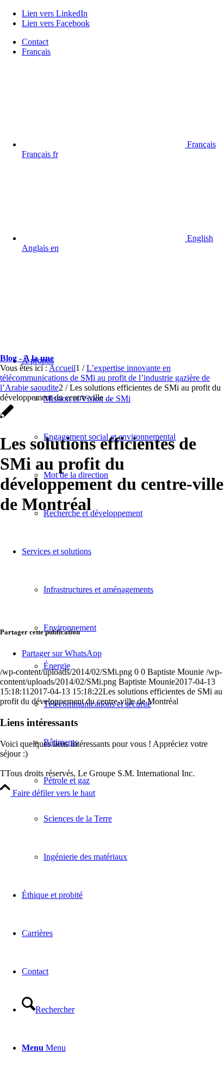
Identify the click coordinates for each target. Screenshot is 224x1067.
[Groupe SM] (81, 313)
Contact (35, 41)
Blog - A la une (27, 358)
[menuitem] (123, 42)
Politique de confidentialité (45, 763)
